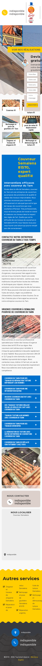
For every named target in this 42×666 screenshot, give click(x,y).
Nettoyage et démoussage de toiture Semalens (36, 602)
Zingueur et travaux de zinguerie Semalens (9, 594)
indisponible (16, 11)
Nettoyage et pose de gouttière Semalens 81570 (22, 599)
